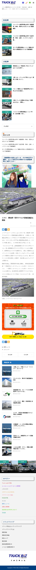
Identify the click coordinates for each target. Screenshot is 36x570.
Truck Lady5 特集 (7, 483)
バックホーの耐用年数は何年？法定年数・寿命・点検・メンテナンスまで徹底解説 (18, 145)
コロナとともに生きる (8, 492)
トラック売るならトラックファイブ (12, 526)
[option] (9, 466)
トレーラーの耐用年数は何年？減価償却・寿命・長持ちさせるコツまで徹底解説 (18, 140)
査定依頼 (4, 541)
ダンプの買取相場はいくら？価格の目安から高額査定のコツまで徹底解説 (18, 150)
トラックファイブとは (8, 529)
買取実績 (4, 532)
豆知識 (4, 512)
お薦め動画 (5, 489)
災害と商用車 (5, 506)
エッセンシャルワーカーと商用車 (11, 486)
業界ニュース (7, 347)
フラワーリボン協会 (7, 495)
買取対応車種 (5, 535)
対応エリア (5, 538)
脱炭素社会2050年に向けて (9, 509)
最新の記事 (6, 135)
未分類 (4, 501)
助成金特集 (5, 498)
